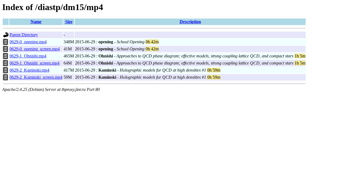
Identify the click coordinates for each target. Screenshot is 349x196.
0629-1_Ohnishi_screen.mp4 (34, 63)
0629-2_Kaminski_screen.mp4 (36, 77)
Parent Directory (24, 34)
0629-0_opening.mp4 (28, 41)
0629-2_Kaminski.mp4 (29, 70)
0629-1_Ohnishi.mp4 (28, 56)
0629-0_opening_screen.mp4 (35, 49)
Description (190, 21)
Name (36, 21)
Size (69, 21)
